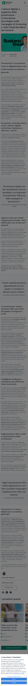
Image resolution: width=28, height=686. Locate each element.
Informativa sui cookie (18, 673)
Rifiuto (14, 679)
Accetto (14, 682)
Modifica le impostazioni (14, 676)
